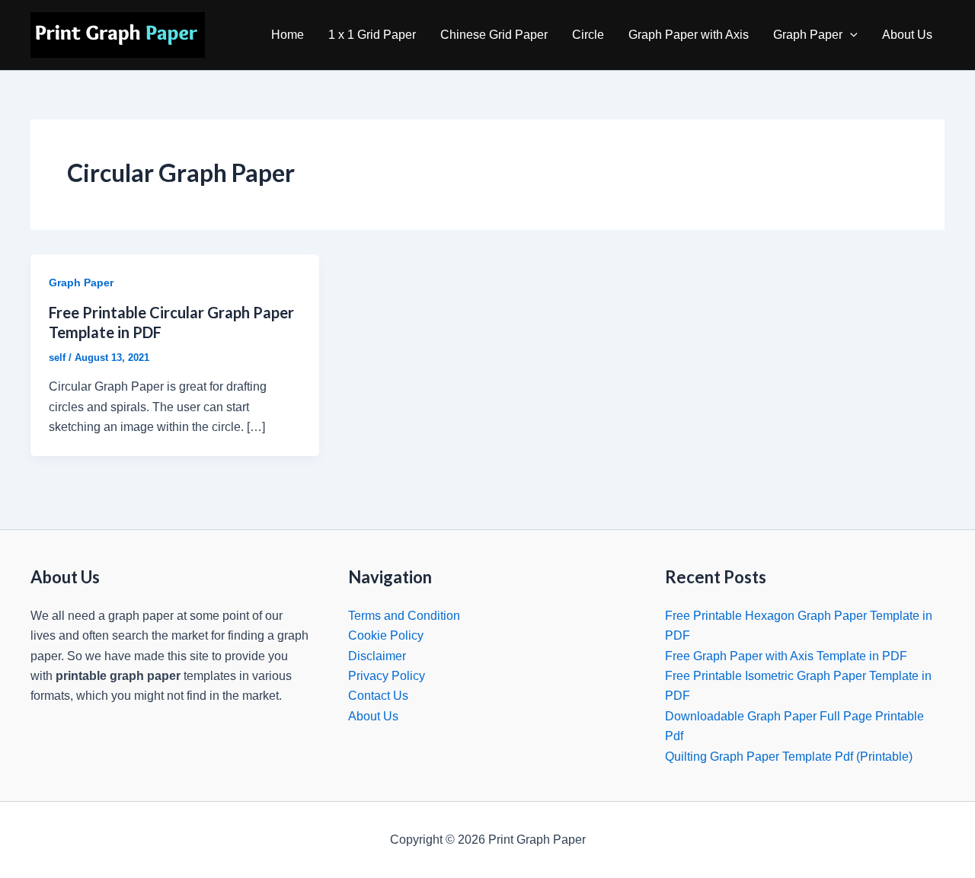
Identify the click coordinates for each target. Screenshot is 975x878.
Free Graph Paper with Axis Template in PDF (786, 656)
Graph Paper (807, 34)
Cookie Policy (386, 635)
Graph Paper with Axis (688, 34)
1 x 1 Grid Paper (372, 34)
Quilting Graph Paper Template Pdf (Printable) (789, 756)
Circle (588, 34)
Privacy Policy (386, 675)
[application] (850, 35)
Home (287, 34)
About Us (907, 34)
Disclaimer (377, 656)
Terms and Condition (404, 615)
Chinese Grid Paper (494, 34)
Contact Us (378, 695)
